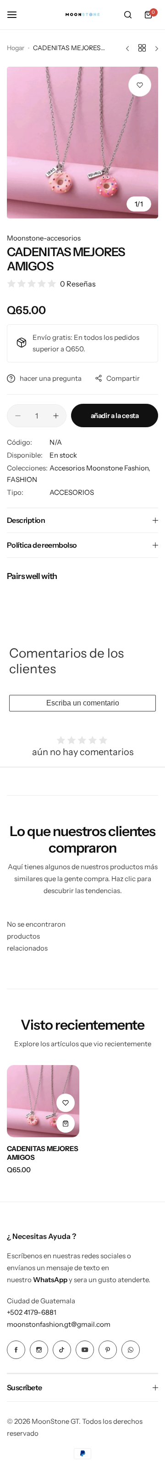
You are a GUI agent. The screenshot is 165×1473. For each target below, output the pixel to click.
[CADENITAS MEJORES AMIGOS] (43, 1101)
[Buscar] (128, 15)
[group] (82, 142)
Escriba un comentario (82, 703)
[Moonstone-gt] (82, 15)
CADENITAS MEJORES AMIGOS (42, 1153)
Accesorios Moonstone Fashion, (100, 468)
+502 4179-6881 (31, 1312)
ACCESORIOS (72, 492)
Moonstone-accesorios (44, 238)
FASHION (22, 479)
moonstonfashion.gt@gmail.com (58, 1324)
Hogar (15, 48)
